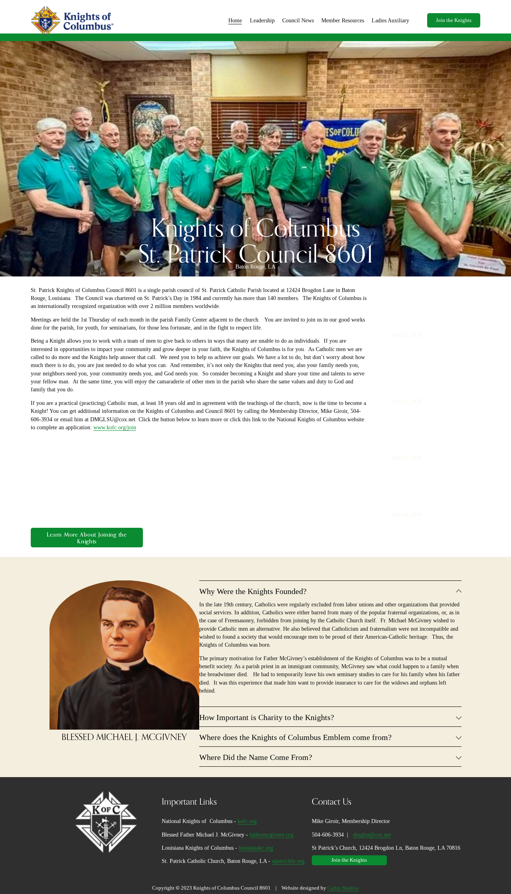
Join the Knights (453, 20)
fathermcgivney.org (271, 834)
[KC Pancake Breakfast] (423, 305)
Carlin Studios (342, 888)
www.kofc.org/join (114, 427)
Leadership (262, 20)
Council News (298, 20)
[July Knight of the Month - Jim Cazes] (433, 424)
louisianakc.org (256, 848)
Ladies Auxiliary (390, 20)
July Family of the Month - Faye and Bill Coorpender (422, 379)
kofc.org (247, 821)
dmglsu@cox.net (372, 834)
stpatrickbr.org (288, 861)
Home (235, 20)
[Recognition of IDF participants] (433, 481)
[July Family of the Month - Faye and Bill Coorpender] (433, 358)
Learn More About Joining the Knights (87, 538)
